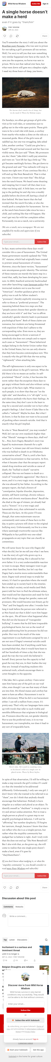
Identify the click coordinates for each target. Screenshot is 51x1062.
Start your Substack (19, 1050)
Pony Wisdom (13, 27)
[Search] (46, 939)
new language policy (34, 284)
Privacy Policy (30, 1031)
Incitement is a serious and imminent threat (17, 949)
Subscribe (36, 4)
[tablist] (13, 906)
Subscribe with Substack (27, 1020)
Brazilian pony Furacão (13, 46)
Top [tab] (5, 940)
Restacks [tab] (19, 907)
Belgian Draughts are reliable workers (18, 968)
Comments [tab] (8, 907)
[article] (25, 954)
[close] (43, 974)
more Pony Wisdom (16, 868)
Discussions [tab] (22, 940)
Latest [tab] (12, 940)
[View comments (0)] (11, 36)
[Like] (4, 36)
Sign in (45, 4)
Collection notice (25, 1043)
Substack (12, 1056)
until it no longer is (10, 953)
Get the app (38, 1050)
